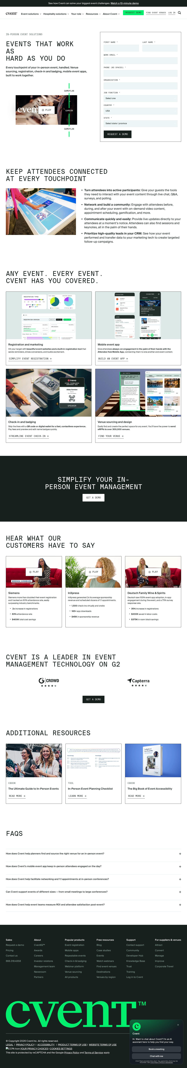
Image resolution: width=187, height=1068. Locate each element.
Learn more (76, 796)
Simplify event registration (28, 358)
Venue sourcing (73, 972)
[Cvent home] (12, 13)
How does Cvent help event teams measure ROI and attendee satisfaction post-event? (55, 905)
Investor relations (43, 961)
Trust (129, 967)
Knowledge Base (135, 961)
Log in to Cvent (134, 977)
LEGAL (9, 1045)
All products (71, 977)
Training (130, 972)
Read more (15, 796)
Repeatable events (75, 956)
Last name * (148, 42)
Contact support (135, 945)
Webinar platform (74, 967)
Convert (159, 951)
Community (132, 951)
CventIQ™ (39, 945)
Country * (109, 105)
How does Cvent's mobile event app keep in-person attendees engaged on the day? (53, 866)
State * (108, 118)
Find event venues (156, 13)
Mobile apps (71, 951)
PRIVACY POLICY (25, 1045)
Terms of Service (93, 1053)
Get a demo (93, 497)
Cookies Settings (61, 1048)
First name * (111, 42)
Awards (38, 951)
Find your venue (109, 436)
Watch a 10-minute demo (125, 3)
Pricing (9, 951)
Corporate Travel (164, 967)
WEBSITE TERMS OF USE (103, 1045)
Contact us (12, 956)
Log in (171, 13)
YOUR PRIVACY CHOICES (34, 1049)
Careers (38, 956)
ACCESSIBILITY (46, 1045)
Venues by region (106, 977)
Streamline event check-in (27, 436)
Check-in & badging (75, 961)
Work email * (111, 55)
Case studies (104, 951)
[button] (46, 110)
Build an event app (111, 358)
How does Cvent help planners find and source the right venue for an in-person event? (55, 854)
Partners (38, 977)
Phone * (115, 67)
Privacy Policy (71, 1053)
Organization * (112, 80)
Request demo (133, 12)
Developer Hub (134, 956)
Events (100, 956)
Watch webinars (105, 961)
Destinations (103, 972)
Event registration (74, 945)
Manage (159, 956)
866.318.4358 (13, 961)
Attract (158, 945)
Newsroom (40, 972)
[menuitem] (31, 14)
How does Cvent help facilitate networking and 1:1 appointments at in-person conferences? (57, 879)
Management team (44, 967)
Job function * (112, 93)
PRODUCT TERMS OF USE (72, 1045)
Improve (159, 961)
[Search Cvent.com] (179, 12)
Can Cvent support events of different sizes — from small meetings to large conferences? (57, 892)
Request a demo (15, 945)
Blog (99, 945)
